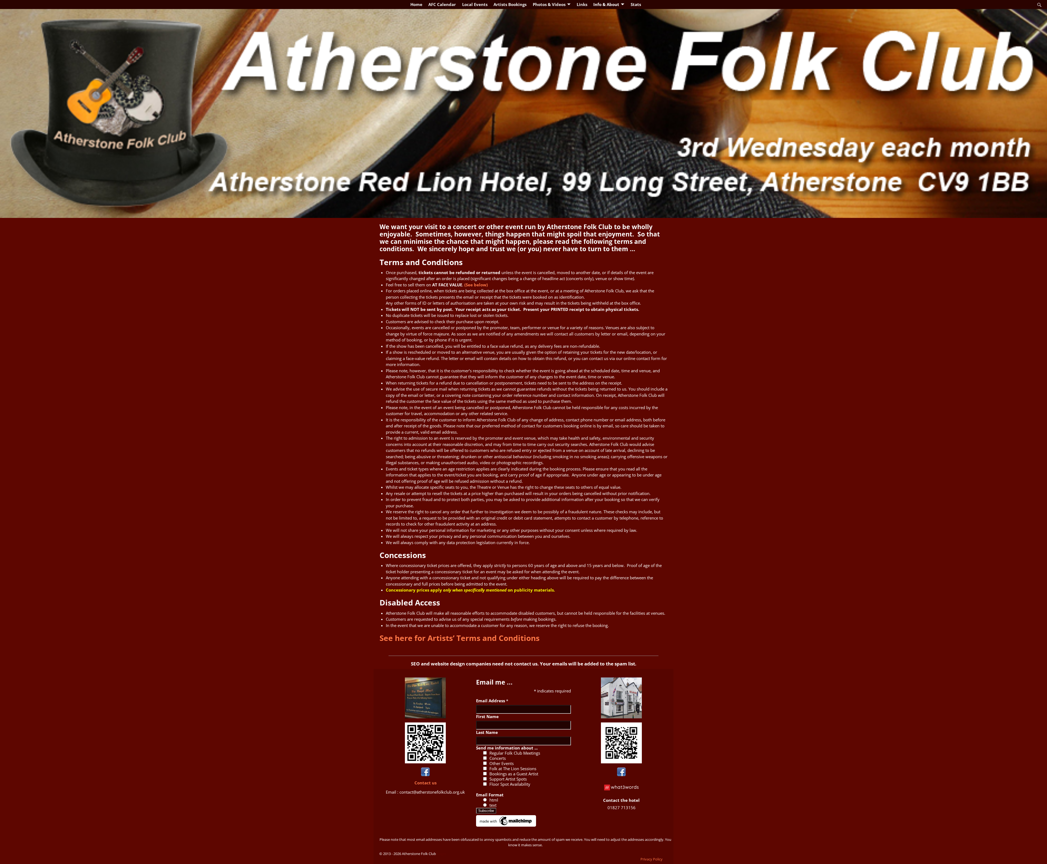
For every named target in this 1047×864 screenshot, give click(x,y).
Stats (636, 4)
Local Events (475, 4)
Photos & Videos (549, 4)
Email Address (492, 700)
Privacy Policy (651, 859)
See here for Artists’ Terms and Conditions (460, 638)
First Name (487, 716)
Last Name (487, 732)
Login (441, 853)
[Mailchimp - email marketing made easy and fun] (506, 825)
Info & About (606, 4)
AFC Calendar (442, 4)
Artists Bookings (510, 4)
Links (582, 4)
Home (416, 4)
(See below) (476, 284)
